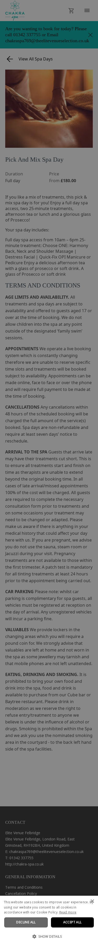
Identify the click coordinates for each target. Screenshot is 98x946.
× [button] (92, 901)
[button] (49, 936)
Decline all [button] (26, 922)
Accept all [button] (72, 922)
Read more (68, 912)
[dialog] (49, 921)
